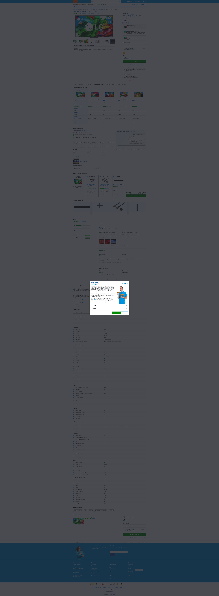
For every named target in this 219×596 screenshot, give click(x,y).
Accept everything (116, 312)
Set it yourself (124, 312)
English (125, 283)
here (95, 299)
